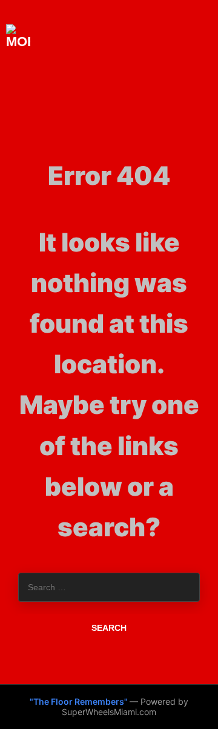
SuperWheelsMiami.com (109, 712)
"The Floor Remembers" (80, 701)
